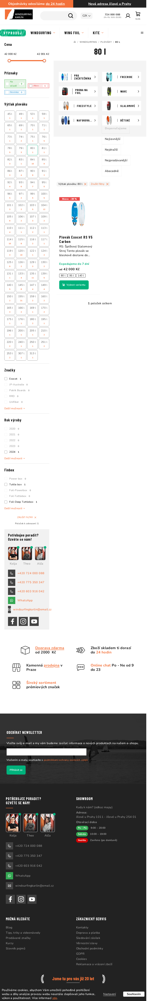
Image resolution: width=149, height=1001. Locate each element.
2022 (14, 440)
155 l (21, 298)
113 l (44, 230)
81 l (44, 150)
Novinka (16, 92)
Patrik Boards (19, 390)
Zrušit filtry (25, 517)
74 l (21, 138)
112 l (33, 230)
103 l (33, 207)
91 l (44, 172)
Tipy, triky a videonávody (23, 933)
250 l (33, 344)
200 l (21, 332)
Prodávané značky (18, 938)
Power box (17, 478)
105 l (10, 218)
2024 (14, 452)
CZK (84, 15)
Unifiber (16, 402)
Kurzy (9, 943)
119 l (10, 252)
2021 (14, 434)
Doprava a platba (88, 933)
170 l (44, 309)
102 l (21, 207)
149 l (44, 287)
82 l (9, 161)
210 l (44, 332)
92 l (9, 184)
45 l (9, 115)
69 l (21, 127)
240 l (21, 344)
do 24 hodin (55, 4)
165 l (10, 309)
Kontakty (82, 928)
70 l (32, 127)
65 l (9, 127)
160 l (44, 298)
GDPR (80, 954)
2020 (14, 428)
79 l (21, 150)
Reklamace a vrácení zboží (94, 964)
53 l (32, 115)
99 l (32, 195)
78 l (9, 150)
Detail (74, 284)
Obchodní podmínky (89, 948)
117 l (44, 241)
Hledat (70, 15)
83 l (21, 161)
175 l (10, 321)
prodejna (51, 665)
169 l (33, 309)
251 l (44, 344)
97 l (21, 195)
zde (54, 998)
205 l (33, 332)
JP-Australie (18, 384)
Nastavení (109, 994)
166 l (21, 309)
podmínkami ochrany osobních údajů (66, 760)
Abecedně (112, 171)
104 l (44, 207)
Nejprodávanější (116, 160)
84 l (32, 161)
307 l (21, 355)
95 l (44, 184)
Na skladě (16, 83)
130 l (44, 264)
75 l (32, 138)
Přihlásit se (16, 770)
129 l (33, 264)
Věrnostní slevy (87, 943)
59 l (44, 115)
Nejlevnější (112, 139)
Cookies (81, 959)
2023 (14, 446)
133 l (21, 275)
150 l (10, 298)
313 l (33, 355)
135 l (33, 275)
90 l (32, 172)
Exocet (15, 378)
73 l (9, 138)
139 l (44, 275)
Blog (9, 928)
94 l (32, 184)
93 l (21, 184)
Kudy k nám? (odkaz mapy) (94, 807)
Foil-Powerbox (20, 490)
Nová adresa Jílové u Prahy (109, 4)
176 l (21, 321)
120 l (21, 252)
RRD (13, 396)
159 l (33, 298)
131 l (10, 275)
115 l (21, 241)
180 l (33, 321)
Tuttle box (17, 484)
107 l (33, 218)
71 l (44, 127)
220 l (10, 344)
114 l (10, 241)
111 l (21, 230)
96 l (9, 195)
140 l (10, 287)
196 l (10, 332)
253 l (10, 355)
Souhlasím (134, 994)
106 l (21, 218)
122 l (33, 252)
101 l (10, 207)
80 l (32, 150)
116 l (33, 241)
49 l (21, 115)
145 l (21, 287)
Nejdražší (111, 150)
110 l (10, 230)
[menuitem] (13, 33)
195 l (44, 321)
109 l (44, 218)
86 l (9, 172)
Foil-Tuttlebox (19, 496)
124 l (44, 252)
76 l (44, 138)
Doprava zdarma (49, 647)
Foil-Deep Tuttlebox (23, 502)
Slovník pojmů (15, 948)
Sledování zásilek (88, 938)
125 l (10, 264)
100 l (44, 195)
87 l (21, 172)
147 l (33, 287)
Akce (39, 85)
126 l (21, 264)
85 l (44, 161)
